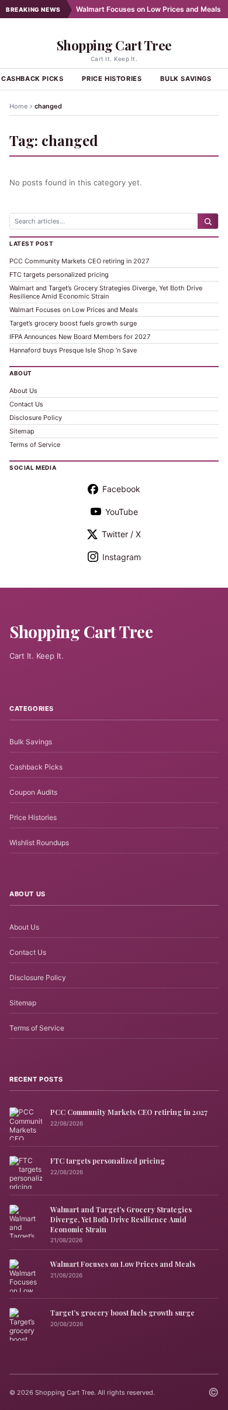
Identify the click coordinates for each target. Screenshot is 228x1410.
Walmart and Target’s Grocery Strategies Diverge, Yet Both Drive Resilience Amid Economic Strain (105, 292)
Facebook (121, 489)
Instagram (121, 557)
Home (18, 106)
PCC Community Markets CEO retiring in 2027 (79, 261)
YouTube (121, 512)
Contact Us (26, 404)
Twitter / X (121, 534)
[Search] (208, 221)
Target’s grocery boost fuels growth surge (73, 323)
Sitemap (21, 431)
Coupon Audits (33, 792)
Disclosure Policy (35, 417)
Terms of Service (34, 444)
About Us (23, 391)
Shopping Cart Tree (114, 45)
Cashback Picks (36, 766)
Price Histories (111, 78)
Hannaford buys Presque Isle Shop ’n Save (73, 350)
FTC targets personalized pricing (59, 274)
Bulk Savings (185, 78)
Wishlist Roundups (39, 842)
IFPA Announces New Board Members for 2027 (79, 337)
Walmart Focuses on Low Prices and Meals (135, 9)
